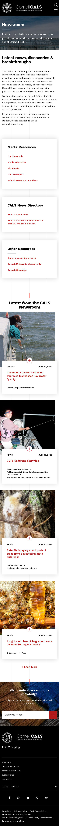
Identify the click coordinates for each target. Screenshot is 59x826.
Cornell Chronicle (17, 270)
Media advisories (17, 162)
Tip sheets (13, 168)
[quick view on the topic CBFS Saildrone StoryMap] (29, 448)
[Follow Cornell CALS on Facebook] (9, 798)
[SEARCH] (55, 5)
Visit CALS (6, 762)
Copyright (6, 811)
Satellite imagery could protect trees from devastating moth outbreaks (26, 554)
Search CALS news (18, 214)
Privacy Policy (20, 811)
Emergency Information (13, 821)
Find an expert (16, 174)
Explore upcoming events (22, 258)
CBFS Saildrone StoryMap (23, 460)
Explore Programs (10, 767)
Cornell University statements (24, 264)
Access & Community (11, 771)
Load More (30, 667)
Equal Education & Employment (17, 814)
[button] (55, 10)
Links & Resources (10, 787)
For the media (15, 156)
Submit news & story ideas (23, 180)
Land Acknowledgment (12, 818)
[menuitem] (55, 5)
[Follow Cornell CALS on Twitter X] (37, 798)
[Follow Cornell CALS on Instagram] (18, 798)
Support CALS (8, 775)
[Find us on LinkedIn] (28, 798)
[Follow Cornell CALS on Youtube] (46, 798)
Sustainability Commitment (39, 818)
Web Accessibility (38, 811)
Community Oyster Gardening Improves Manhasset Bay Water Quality (26, 376)
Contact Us (7, 779)
